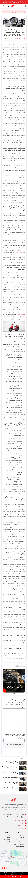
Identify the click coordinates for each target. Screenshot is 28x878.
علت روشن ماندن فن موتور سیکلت (10, 788)
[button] (25, 6)
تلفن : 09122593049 (19, 820)
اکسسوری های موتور (20, 839)
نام (24, 726)
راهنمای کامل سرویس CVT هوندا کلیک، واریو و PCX (11, 762)
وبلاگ (9, 835)
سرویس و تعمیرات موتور (19, 844)
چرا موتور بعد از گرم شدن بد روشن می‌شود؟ (11, 783)
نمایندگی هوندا (21, 314)
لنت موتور (22, 837)
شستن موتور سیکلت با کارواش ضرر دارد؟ (10, 772)
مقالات (21, 11)
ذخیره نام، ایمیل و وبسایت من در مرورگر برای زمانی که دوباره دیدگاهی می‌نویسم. (15, 735)
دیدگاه (23, 707)
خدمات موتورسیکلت (20, 846)
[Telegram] (4, 868)
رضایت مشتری (7, 839)
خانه (24, 11)
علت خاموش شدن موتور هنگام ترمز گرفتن (10, 778)
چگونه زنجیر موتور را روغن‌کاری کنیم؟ (14, 687)
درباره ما (8, 837)
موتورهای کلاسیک (20, 835)
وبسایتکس (7, 874)
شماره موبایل (21, 738)
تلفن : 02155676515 (19, 823)
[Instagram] (6, 868)
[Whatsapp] (2, 868)
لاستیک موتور (21, 842)
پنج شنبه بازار (7, 844)
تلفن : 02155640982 (19, 826)
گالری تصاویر (7, 842)
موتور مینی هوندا (18, 252)
